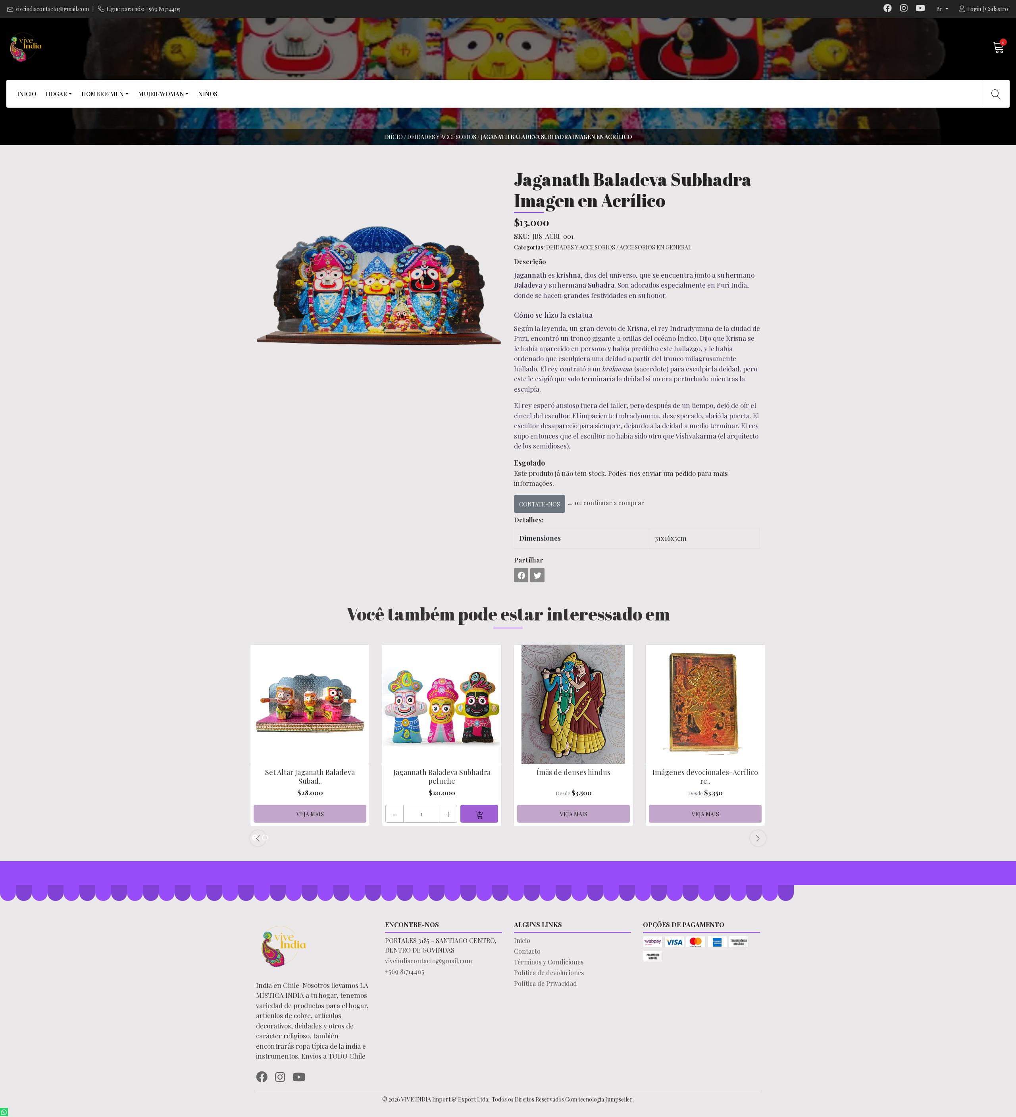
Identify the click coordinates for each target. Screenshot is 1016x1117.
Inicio (522, 940)
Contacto (527, 951)
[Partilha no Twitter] (537, 575)
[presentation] (258, 838)
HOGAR (56, 94)
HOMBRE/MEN (102, 94)
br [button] (940, 9)
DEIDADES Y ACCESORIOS (441, 137)
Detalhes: (528, 519)
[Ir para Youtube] (920, 9)
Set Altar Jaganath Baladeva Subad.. (310, 776)
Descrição (530, 261)
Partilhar (528, 559)
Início (393, 137)
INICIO (26, 94)
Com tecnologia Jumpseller (599, 1099)
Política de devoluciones (549, 972)
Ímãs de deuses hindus (573, 772)
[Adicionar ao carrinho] (479, 814)
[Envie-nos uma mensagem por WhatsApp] (4, 1112)
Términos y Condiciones (548, 962)
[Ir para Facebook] (887, 9)
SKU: (521, 236)
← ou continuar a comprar (605, 503)
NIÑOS (207, 94)
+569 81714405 (404, 971)
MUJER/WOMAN (161, 94)
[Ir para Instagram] (903, 9)
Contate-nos (539, 504)
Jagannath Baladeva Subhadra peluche (442, 776)
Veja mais (310, 814)
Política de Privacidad (545, 983)
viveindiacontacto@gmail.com (52, 9)
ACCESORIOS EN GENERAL (655, 247)
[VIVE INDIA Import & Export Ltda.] (257, 47)
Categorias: (529, 247)
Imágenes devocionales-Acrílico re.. (705, 776)
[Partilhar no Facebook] (521, 575)
